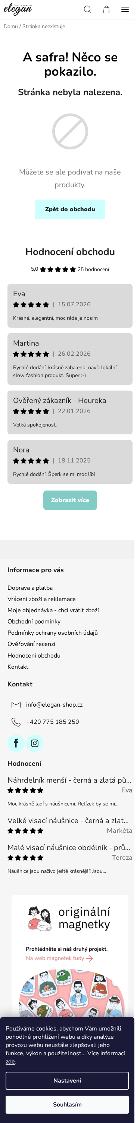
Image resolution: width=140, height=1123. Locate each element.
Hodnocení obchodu (70, 251)
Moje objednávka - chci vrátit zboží (53, 610)
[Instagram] (34, 743)
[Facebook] (16, 743)
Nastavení (67, 1081)
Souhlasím (67, 1105)
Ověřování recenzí (31, 644)
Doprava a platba (30, 588)
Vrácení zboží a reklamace (41, 599)
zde (10, 1061)
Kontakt (17, 667)
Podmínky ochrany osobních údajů (52, 633)
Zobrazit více (70, 500)
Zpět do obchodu (70, 209)
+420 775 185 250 (52, 722)
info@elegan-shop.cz (54, 705)
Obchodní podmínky (33, 621)
